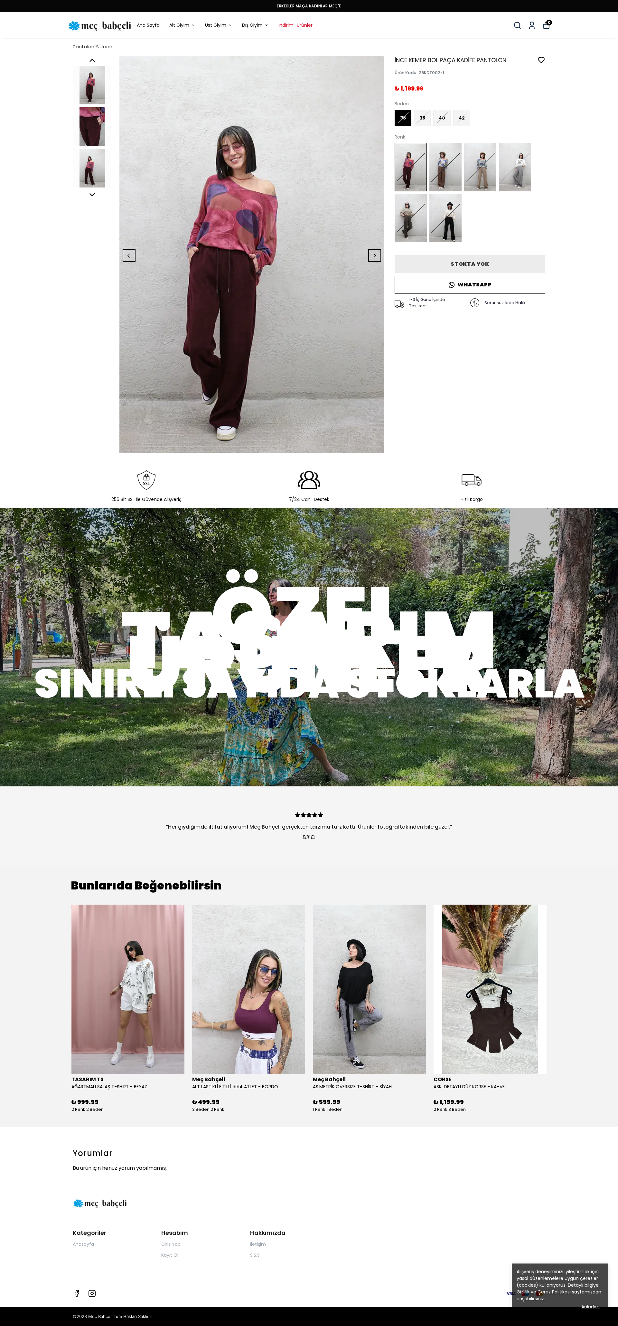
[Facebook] (76, 1293)
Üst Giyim (215, 25)
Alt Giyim (179, 25)
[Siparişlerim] (532, 25)
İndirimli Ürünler (295, 25)
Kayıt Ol (169, 1255)
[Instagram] (92, 1293)
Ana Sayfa (148, 25)
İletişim (258, 1244)
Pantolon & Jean (92, 46)
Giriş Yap (171, 1244)
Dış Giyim (252, 25)
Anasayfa (83, 1244)
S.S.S (255, 1255)
